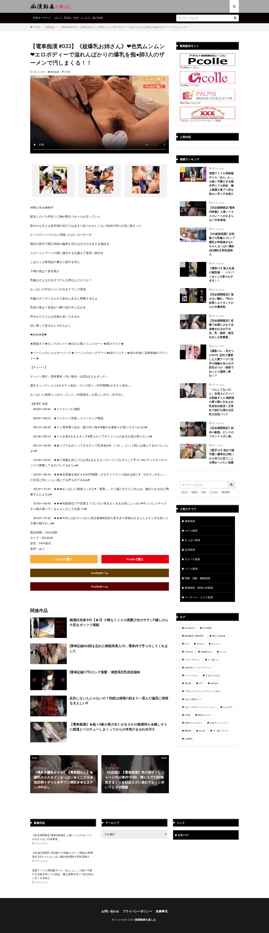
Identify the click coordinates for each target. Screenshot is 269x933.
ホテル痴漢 (191, 530)
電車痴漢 (50, 27)
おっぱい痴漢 (192, 540)
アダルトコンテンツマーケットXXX (200, 120)
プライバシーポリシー (137, 911)
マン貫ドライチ (220, 730)
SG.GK (202, 730)
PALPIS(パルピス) (190, 102)
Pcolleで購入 (135, 559)
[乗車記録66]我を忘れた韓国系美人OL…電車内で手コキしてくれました (119, 648)
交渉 (76, 17)
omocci (200, 643)
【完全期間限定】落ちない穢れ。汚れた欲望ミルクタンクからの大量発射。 (221, 300)
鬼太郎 (188, 683)
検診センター (204, 715)
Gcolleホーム (99, 573)
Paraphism (190, 628)
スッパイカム (191, 675)
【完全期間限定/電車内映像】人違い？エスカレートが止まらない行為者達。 (222, 214)
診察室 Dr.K (206, 651)
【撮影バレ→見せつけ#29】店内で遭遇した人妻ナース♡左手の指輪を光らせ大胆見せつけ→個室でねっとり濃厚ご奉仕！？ (221, 363)
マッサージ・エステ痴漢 (199, 597)
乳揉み (68, 17)
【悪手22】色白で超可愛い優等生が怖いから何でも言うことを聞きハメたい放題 (221, 456)
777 (201, 683)
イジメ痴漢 (191, 568)
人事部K (189, 738)
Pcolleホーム (99, 586)
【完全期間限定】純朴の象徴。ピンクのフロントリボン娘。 (221, 432)
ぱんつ (58, 17)
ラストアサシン (192, 659)
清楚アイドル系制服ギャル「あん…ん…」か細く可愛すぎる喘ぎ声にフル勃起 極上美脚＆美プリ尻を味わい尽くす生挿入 (222, 183)
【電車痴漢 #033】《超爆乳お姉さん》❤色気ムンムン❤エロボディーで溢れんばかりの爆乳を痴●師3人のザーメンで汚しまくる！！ (125, 27)
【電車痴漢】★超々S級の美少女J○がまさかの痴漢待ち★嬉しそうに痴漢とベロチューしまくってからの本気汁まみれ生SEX (118, 726)
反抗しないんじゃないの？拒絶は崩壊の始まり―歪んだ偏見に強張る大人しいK (119, 700)
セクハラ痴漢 (192, 559)
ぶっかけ (86, 17)
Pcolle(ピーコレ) (189, 67)
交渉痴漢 (190, 549)
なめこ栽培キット (193, 699)
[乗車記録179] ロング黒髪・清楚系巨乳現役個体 (105, 672)
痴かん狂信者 (218, 635)
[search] (235, 18)
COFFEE (189, 651)
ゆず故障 (207, 628)
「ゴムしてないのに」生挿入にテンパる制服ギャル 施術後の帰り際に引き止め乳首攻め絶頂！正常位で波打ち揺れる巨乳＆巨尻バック (221, 402)
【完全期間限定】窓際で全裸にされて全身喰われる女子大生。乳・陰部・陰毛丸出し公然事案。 (221, 329)
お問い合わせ (110, 911)
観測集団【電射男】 (194, 635)
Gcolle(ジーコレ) (189, 85)
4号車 (67, 72)
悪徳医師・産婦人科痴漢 (199, 587)
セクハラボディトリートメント (200, 707)
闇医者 (188, 730)
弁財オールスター (193, 722)
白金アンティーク (218, 722)
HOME (36, 27)
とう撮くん (213, 659)
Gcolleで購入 (64, 559)
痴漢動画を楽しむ (145, 919)
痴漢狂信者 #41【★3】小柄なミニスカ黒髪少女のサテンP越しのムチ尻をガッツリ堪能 (119, 622)
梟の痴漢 (98, 17)
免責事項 (161, 911)
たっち (223, 651)
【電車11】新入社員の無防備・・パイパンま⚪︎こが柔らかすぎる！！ (221, 274)
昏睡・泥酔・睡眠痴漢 (197, 578)
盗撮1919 (183, 834)
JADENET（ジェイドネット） (199, 667)
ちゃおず (227, 707)
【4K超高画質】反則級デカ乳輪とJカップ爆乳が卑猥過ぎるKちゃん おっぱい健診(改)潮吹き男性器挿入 (222, 244)
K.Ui (187, 643)
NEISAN (214, 683)
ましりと (216, 643)
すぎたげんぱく (213, 675)
